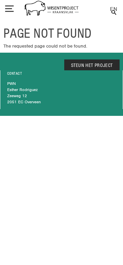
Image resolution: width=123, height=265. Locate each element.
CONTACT (14, 73)
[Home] (51, 9)
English (114, 9)
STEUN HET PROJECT (92, 65)
